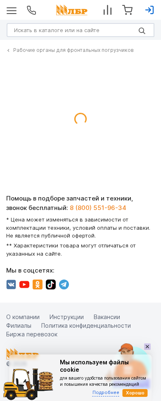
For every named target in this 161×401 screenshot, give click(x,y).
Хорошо (135, 393)
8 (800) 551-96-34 (98, 208)
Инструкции (67, 316)
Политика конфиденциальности (86, 325)
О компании (23, 316)
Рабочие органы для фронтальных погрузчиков (73, 50)
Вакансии (107, 316)
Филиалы (18, 325)
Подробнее (105, 392)
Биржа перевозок (31, 334)
